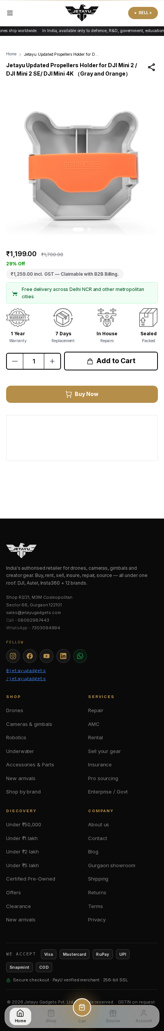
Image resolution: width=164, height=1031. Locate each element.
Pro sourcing (103, 778)
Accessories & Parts (30, 764)
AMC (94, 724)
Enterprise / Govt (108, 792)
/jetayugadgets (26, 678)
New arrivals (20, 778)
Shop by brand (23, 792)
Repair (95, 710)
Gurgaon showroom (111, 865)
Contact (97, 838)
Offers (13, 892)
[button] (78, 229)
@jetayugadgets (26, 670)
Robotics (16, 737)
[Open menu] (10, 13)
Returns (97, 892)
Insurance (100, 764)
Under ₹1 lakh (22, 838)
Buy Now (86, 394)
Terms (95, 906)
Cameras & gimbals (29, 724)
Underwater (20, 751)
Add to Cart (115, 361)
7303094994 (46, 627)
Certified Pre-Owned (30, 879)
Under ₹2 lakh (22, 851)
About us (98, 824)
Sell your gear (104, 751)
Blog (93, 851)
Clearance (18, 906)
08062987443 (33, 620)
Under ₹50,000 (23, 824)
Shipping (98, 879)
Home (11, 54)
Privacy (96, 919)
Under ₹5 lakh (22, 865)
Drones (14, 710)
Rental (95, 737)
